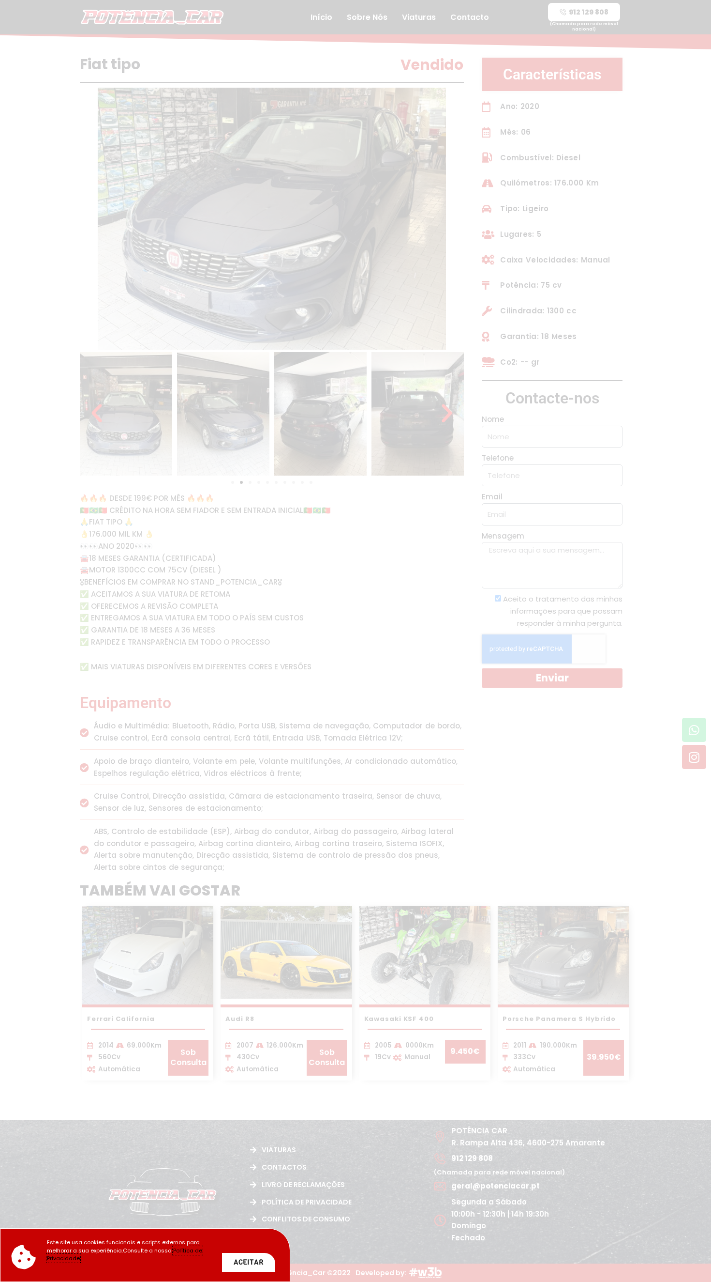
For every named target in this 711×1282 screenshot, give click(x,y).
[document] (355, 641)
